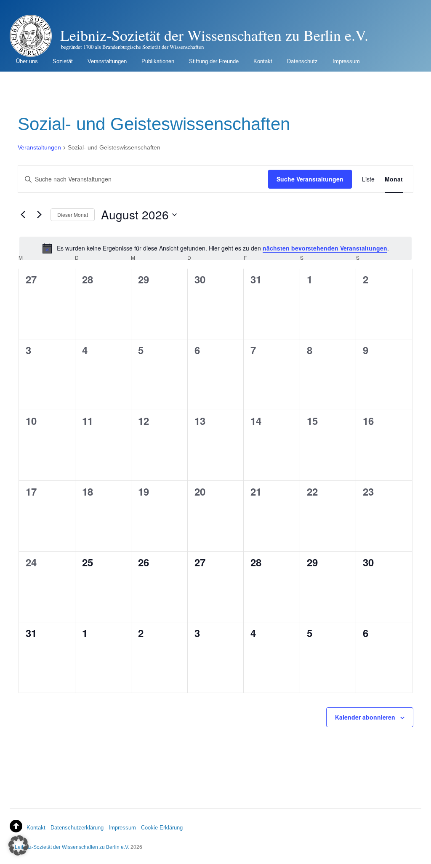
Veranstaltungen (107, 61)
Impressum (346, 61)
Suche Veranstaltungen (310, 179)
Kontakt (262, 61)
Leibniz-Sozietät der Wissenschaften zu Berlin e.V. (72, 847)
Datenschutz (302, 61)
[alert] (215, 248)
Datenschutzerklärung (77, 827)
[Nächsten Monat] (39, 215)
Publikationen (157, 61)
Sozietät (63, 61)
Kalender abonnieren (365, 717)
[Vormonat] (23, 215)
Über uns (27, 61)
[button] (18, 845)
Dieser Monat (72, 214)
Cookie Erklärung (162, 827)
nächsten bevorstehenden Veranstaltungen (325, 248)
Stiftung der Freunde (214, 61)
